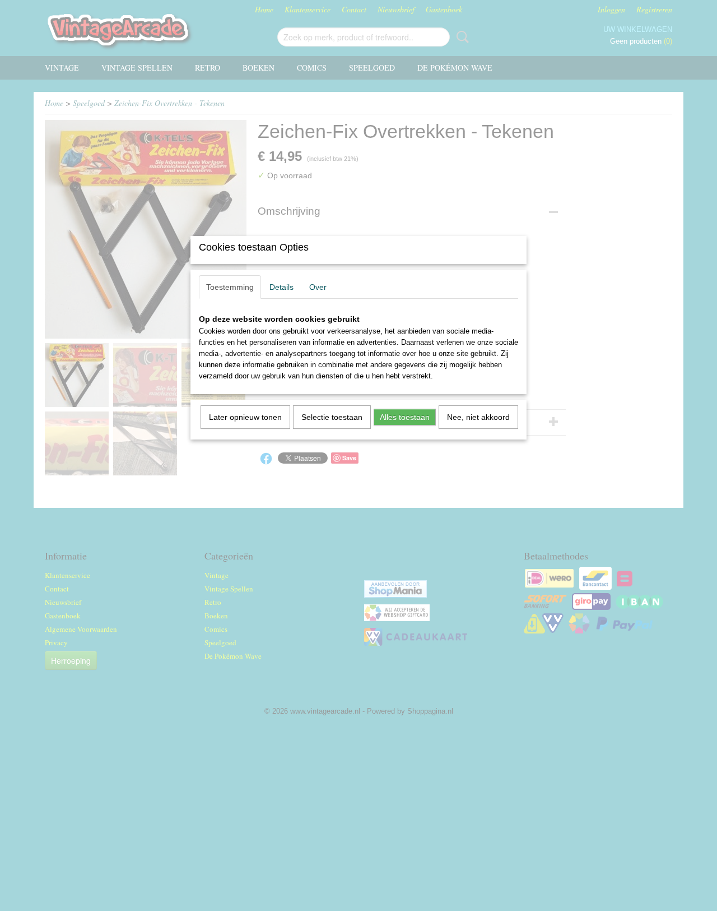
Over (318, 287)
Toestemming (230, 287)
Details (281, 287)
